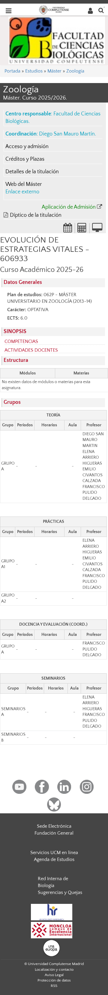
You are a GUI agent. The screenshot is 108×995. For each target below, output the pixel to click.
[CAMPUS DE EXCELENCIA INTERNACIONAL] (51, 929)
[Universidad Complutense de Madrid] (54, 9)
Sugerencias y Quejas (60, 892)
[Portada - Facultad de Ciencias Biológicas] (56, 40)
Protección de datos (54, 980)
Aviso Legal (54, 975)
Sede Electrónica (54, 826)
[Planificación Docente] (67, 229)
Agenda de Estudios (54, 859)
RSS (54, 986)
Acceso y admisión (27, 147)
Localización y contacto (54, 969)
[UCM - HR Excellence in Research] (51, 911)
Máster (54, 71)
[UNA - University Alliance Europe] (51, 947)
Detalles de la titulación (32, 172)
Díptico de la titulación (36, 215)
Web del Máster (23, 184)
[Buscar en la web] (101, 10)
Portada (12, 71)
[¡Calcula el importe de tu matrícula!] (82, 229)
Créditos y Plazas (24, 159)
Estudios (34, 71)
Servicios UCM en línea (54, 852)
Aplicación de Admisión (69, 207)
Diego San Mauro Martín (67, 134)
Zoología (75, 71)
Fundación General (54, 833)
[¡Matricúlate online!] (97, 229)
